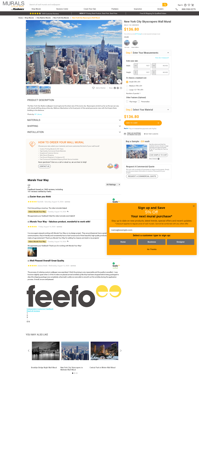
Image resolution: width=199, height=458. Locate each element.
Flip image (133, 102)
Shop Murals (29, 18)
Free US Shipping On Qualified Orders (153, 13)
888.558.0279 (189, 9)
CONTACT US (44, 166)
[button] (29, 351)
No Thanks (152, 249)
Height (128, 72)
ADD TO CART (132, 123)
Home (123, 242)
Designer (181, 242)
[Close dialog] (194, 206)
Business (152, 242)
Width (128, 66)
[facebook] (115, 88)
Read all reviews (33, 311)
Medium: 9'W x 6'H (135, 86)
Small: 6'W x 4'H (134, 82)
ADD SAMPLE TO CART (158, 155)
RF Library (38, 114)
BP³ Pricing (138, 34)
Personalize (145, 102)
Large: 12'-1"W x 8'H (136, 90)
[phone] (178, 9)
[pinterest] (118, 88)
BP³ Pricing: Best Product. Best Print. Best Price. (99, 13)
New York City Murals (61, 18)
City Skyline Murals (44, 18)
